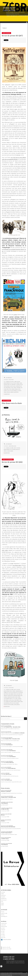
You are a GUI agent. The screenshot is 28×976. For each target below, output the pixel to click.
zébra (15, 381)
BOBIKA (2, 904)
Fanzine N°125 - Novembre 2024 (12, 727)
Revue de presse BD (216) (12, 462)
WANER (2, 903)
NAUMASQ (3, 892)
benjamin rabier (17, 695)
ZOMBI (2, 893)
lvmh (5, 698)
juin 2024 (2, 931)
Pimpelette (3, 768)
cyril (2, 738)
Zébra (2, 727)
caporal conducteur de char (7, 732)
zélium (11, 390)
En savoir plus (9, 975)
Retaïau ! (3, 820)
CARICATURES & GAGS (12, 446)
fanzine (18, 381)
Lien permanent (8, 377)
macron (7, 386)
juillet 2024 (3, 929)
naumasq (14, 449)
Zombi (2, 744)
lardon (14, 387)
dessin (12, 451)
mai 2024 (2, 932)
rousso (8, 392)
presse (18, 383)
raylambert (11, 694)
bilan (16, 692)
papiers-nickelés (10, 695)
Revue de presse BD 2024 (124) (8, 826)
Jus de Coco (8, 774)
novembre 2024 (4, 923)
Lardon (15, 314)
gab (19, 390)
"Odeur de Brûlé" (12, 620)
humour (8, 451)
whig (14, 386)
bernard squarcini (11, 697)
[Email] (1, 966)
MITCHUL (2, 914)
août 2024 (3, 928)
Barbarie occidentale (19, 732)
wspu (8, 389)
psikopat (19, 698)
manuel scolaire (17, 694)
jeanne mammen (14, 701)
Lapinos (3, 780)
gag (11, 449)
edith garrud (12, 389)
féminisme (13, 384)
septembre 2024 (4, 926)
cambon (11, 392)
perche (5, 451)
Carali (16, 680)
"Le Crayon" (5, 138)
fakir (12, 387)
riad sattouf (6, 694)
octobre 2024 (3, 924)
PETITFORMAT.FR (4, 916)
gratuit (12, 381)
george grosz (20, 701)
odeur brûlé (16, 700)
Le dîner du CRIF (5, 809)
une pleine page (17, 565)
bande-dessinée (7, 383)
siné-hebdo (6, 700)
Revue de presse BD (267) (12, 36)
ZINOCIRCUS (3, 895)
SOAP (2, 901)
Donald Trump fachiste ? (6, 832)
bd (10, 381)
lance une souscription (12, 324)
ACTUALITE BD (11, 379)
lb (17, 390)
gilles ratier (20, 692)
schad (14, 703)
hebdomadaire (18, 691)
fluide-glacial (11, 700)
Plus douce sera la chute (12, 403)
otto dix (11, 703)
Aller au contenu (4, 1)
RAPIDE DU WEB (4, 913)
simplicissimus (17, 704)
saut (19, 449)
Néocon (3, 815)
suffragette (18, 386)
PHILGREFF (3, 896)
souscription (15, 392)
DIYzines (2, 911)
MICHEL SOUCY (4, 900)
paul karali (15, 698)
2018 (10, 384)
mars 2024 (3, 935)
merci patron (17, 697)
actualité (12, 383)
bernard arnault (9, 698)
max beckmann (6, 703)
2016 (8, 692)
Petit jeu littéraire (10, 762)
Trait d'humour (9, 744)
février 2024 (3, 937)
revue (15, 383)
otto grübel (11, 704)
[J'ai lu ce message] (26, 972)
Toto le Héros (4, 750)
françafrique (8, 387)
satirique (15, 390)
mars (8, 384)
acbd (14, 692)
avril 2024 (3, 934)
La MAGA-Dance (5, 838)
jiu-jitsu (8, 390)
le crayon (18, 384)
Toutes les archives (7, 939)
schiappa (11, 386)
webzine (7, 381)
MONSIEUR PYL (4, 898)
